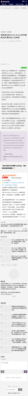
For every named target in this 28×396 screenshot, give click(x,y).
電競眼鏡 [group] (23, 8)
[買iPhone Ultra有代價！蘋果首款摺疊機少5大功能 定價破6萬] (6, 258)
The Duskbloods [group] (6, 8)
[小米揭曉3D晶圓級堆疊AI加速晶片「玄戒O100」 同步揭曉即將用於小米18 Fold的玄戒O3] (6, 317)
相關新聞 (3, 303)
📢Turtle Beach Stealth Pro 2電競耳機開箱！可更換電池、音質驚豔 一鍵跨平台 (13, 194)
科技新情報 (9, 32)
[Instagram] (11, 386)
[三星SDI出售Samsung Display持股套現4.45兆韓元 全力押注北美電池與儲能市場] (6, 325)
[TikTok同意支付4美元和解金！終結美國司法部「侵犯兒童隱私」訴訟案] (6, 341)
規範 (2, 371)
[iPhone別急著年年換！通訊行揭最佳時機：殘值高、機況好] (6, 242)
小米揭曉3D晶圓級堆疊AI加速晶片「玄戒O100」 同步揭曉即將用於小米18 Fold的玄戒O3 (19, 316)
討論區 (3, 356)
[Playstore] (17, 386)
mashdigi (18, 166)
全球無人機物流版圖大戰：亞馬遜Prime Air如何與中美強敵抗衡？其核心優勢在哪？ (19, 332)
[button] (25, 1)
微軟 (3, 265)
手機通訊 (11, 4)
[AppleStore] (19, 386)
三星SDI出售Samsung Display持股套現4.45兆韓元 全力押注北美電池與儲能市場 (19, 324)
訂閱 (20, 389)
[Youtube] (23, 1)
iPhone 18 (4, 236)
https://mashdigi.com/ (6, 294)
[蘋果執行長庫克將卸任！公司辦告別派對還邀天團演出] (6, 309)
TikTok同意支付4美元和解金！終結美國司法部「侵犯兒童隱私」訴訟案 (19, 340)
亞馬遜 (15, 265)
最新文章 (4, 4)
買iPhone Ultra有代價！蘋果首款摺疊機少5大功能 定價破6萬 (19, 257)
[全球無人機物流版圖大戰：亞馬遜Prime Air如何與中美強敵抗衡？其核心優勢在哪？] (6, 333)
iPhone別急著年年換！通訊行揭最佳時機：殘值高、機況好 (19, 241)
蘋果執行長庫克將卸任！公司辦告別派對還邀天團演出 (19, 308)
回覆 (26, 371)
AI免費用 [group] (16, 8)
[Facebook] (9, 386)
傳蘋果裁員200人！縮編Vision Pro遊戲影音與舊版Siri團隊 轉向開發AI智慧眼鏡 (19, 348)
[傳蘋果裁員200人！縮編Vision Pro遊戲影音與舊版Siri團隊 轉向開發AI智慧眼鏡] (6, 349)
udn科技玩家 (3, 32)
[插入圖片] (22, 371)
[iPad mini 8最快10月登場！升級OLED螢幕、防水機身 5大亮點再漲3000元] (6, 250)
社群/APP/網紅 (20, 4)
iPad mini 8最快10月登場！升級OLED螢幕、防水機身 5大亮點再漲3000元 (19, 249)
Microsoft (8, 265)
